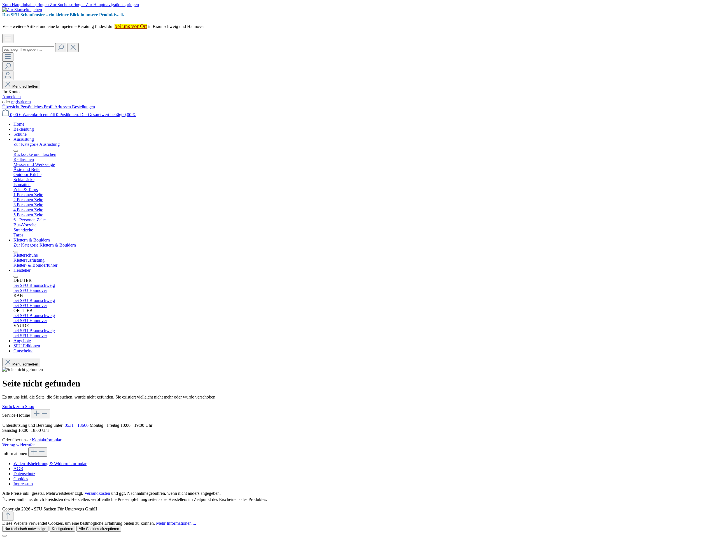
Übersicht (11, 106)
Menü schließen (25, 86)
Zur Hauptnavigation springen (112, 4)
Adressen (63, 106)
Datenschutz (24, 473)
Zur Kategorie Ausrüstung (36, 144)
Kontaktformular (46, 439)
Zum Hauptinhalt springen (26, 4)
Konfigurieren (62, 529)
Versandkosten (97, 493)
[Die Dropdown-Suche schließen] (73, 47)
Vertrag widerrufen (19, 444)
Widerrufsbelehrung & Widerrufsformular (50, 463)
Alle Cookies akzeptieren (99, 529)
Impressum (23, 483)
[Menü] (7, 38)
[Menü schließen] (15, 151)
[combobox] (28, 49)
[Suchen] (60, 47)
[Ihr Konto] (7, 75)
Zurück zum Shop (18, 406)
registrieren (21, 101)
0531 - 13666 (77, 425)
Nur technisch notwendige (25, 529)
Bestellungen (83, 106)
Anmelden (11, 96)
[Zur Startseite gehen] (22, 9)
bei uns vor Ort (131, 26)
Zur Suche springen (68, 4)
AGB (18, 468)
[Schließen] (4, 535)
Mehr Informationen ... (176, 523)
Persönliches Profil (37, 106)
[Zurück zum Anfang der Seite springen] (7, 516)
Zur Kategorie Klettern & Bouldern (44, 245)
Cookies (20, 478)
